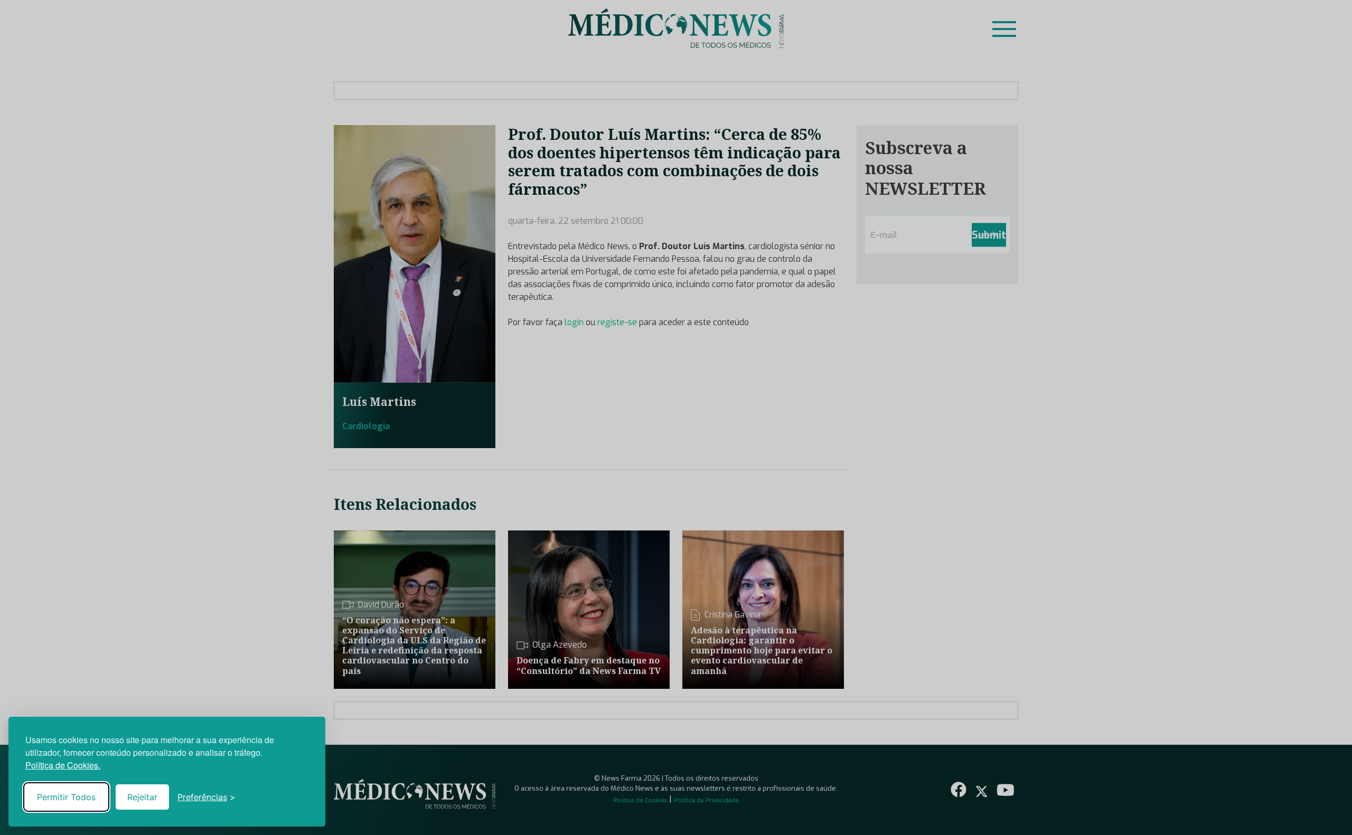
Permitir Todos (66, 797)
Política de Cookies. (62, 765)
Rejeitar (142, 797)
